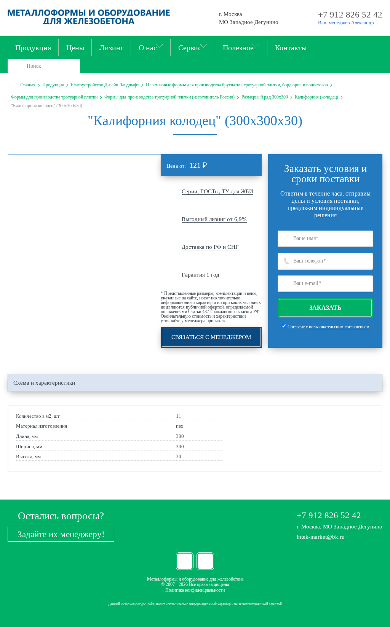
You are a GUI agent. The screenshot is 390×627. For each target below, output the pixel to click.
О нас (148, 47)
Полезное (238, 47)
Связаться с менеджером (211, 337)
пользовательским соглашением (339, 326)
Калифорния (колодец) (316, 97)
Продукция (33, 47)
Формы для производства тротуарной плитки (54, 97)
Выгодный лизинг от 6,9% (214, 219)
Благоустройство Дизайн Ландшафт (105, 85)
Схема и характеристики (44, 383)
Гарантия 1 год (200, 275)
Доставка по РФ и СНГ (210, 247)
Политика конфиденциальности (195, 590)
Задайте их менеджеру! (61, 534)
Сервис (189, 47)
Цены (75, 47)
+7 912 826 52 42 (329, 515)
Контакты (291, 47)
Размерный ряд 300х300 (264, 97)
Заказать (325, 307)
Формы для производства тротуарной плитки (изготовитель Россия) (169, 97)
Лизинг (111, 47)
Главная (27, 85)
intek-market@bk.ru (321, 537)
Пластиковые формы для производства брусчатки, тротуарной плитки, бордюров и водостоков (237, 85)
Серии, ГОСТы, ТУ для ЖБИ (217, 191)
